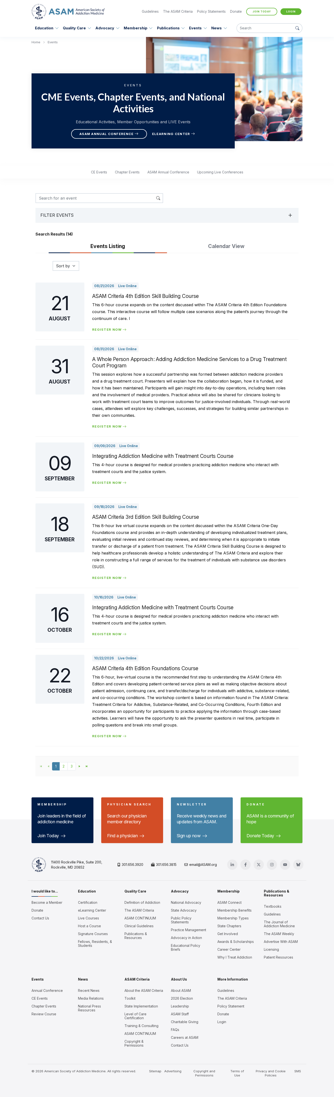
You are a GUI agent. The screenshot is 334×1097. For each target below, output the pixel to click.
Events (195, 28)
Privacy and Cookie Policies (271, 1073)
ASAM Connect (229, 903)
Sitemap (155, 1071)
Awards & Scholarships (235, 942)
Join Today (262, 11)
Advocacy (104, 28)
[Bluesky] (298, 865)
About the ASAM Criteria (143, 991)
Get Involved (227, 934)
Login (291, 11)
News (216, 28)
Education (44, 28)
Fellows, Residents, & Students (95, 944)
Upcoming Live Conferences (220, 172)
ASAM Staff (180, 1014)
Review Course (44, 1014)
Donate (236, 11)
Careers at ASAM (184, 1038)
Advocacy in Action (186, 938)
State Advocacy (184, 910)
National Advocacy (186, 903)
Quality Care (74, 28)
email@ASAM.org (203, 864)
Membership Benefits (234, 910)
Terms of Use (237, 1073)
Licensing (271, 949)
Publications (168, 28)
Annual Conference (47, 991)
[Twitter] (259, 865)
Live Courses (88, 918)
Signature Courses (93, 934)
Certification (87, 903)
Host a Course (89, 926)
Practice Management (188, 930)
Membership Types (233, 918)
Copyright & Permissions (134, 1043)
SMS (297, 1071)
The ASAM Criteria (178, 11)
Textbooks (272, 906)
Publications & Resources (135, 936)
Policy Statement (230, 1006)
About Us (179, 979)
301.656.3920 (132, 864)
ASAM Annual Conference (106, 134)
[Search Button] (297, 28)
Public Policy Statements (181, 920)
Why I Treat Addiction (234, 957)
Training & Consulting (141, 1026)
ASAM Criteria (137, 979)
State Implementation (141, 1006)
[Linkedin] (232, 865)
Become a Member (47, 903)
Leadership (180, 1006)
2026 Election (182, 998)
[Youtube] (285, 865)
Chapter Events (127, 172)
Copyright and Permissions (204, 1073)
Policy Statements (211, 11)
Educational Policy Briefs (185, 947)
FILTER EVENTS (57, 215)
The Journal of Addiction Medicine (279, 924)
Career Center (229, 949)
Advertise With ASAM (281, 942)
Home (36, 42)
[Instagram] (272, 865)
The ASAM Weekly (279, 934)
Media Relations (91, 998)
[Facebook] (245, 865)
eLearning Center (171, 134)
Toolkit (129, 998)
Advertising (172, 1071)
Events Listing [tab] (107, 246)
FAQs (175, 1030)
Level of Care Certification (135, 1016)
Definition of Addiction (142, 903)
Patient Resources (278, 957)
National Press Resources (89, 1008)
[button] (79, 766)
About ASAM (181, 991)
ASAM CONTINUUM (140, 918)
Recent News (89, 991)
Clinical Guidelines (139, 926)
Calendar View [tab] (226, 246)
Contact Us (40, 918)
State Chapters (229, 926)
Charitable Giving (184, 1022)
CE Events (99, 172)
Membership (135, 28)
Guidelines (150, 11)
